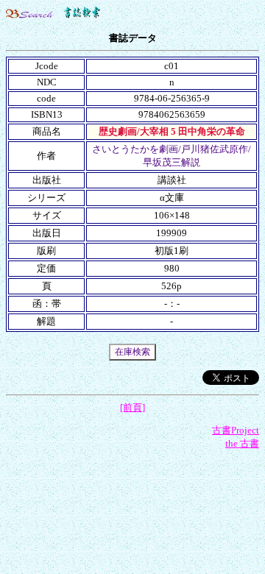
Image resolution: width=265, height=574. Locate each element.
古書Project (235, 430)
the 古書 (242, 443)
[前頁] (132, 407)
